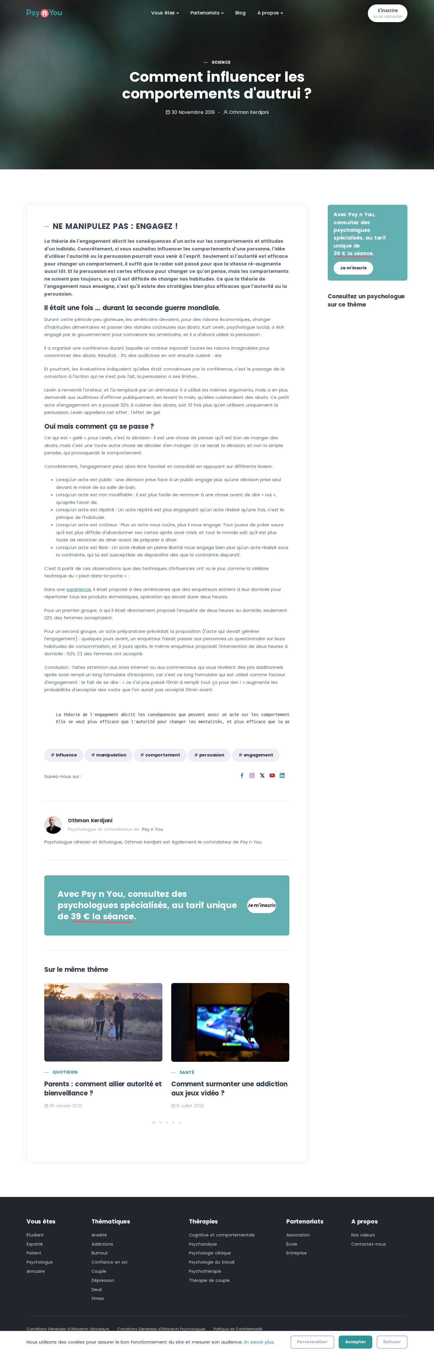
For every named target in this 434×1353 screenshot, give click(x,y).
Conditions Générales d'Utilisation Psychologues (161, 1328)
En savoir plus (259, 1342)
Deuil (97, 1290)
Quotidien (65, 1072)
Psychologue (40, 1262)
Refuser (392, 1342)
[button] (153, 1122)
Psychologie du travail (211, 1262)
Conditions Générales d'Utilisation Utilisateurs (68, 1328)
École (291, 1244)
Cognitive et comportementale (222, 1235)
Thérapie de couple (209, 1280)
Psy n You (152, 829)
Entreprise (296, 1253)
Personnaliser (312, 1342)
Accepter (355, 1342)
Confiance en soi (109, 1262)
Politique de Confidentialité (237, 1328)
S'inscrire (387, 13)
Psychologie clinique (210, 1253)
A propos (268, 12)
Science (221, 62)
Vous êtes (163, 12)
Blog (240, 12)
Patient (34, 1253)
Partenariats (205, 12)
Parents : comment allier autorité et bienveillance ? (103, 1089)
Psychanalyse (203, 1244)
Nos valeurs (363, 1235)
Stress (98, 1298)
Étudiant (35, 1235)
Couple (99, 1271)
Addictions (102, 1244)
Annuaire (36, 1271)
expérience (78, 589)
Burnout (100, 1253)
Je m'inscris (261, 905)
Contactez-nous (368, 1244)
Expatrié (35, 1244)
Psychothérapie (205, 1271)
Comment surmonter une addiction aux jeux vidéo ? (229, 1089)
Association (298, 1235)
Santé (187, 1072)
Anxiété (99, 1235)
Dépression (103, 1280)
